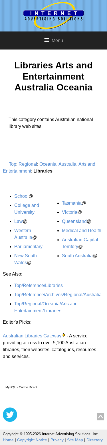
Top (12, 164)
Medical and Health (81, 230)
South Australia (77, 255)
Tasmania (72, 203)
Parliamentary (28, 246)
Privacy (57, 440)
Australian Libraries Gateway (32, 335)
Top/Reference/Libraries (38, 285)
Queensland (74, 221)
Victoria (69, 212)
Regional (28, 164)
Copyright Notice (32, 440)
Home (8, 440)
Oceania (47, 164)
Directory (94, 440)
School (21, 196)
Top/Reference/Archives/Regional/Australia (58, 294)
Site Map (75, 440)
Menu (57, 40)
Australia (67, 164)
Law (18, 221)
